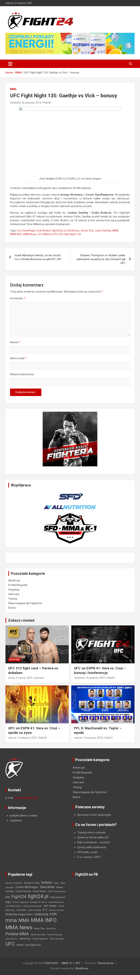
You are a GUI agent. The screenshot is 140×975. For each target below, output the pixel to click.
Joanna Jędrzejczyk (32, 906)
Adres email (18, 358)
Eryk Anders (44, 230)
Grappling (13, 589)
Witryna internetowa (22, 374)
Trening (12, 598)
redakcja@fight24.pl (26, 798)
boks (56, 883)
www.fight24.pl (33, 944)
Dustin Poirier (39, 891)
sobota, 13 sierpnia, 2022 (22, 737)
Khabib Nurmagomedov (19, 914)
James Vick (87, 230)
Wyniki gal (14, 580)
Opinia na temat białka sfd (92, 837)
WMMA (19, 945)
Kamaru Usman (56, 910)
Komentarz (17, 298)
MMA (13, 89)
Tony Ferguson (40, 938)
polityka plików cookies (24, 815)
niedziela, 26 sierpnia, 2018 (25, 102)
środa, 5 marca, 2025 (20, 677)
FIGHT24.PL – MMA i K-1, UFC (62, 963)
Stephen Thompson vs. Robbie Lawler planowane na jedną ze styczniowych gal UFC (101, 259)
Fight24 (18, 896)
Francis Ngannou (20, 902)
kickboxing (41, 914)
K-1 (45, 910)
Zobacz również (21, 620)
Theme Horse (105, 963)
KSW (53, 914)
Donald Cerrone (23, 891)
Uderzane (14, 594)
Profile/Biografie (18, 585)
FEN (7, 897)
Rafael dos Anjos (38, 934)
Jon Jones (50, 905)
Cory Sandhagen (26, 230)
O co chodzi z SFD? (89, 857)
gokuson (39, 677)
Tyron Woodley (56, 939)
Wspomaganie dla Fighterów (25, 603)
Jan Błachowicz (13, 906)
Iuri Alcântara (71, 230)
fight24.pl (57, 230)
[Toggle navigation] (10, 64)
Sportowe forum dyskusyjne (94, 814)
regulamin (16, 820)
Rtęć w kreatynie (87, 842)
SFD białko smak (87, 852)
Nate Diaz (51, 928)
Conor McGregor (26, 887)
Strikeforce (25, 938)
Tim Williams (44, 234)
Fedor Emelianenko (56, 891)
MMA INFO (16, 234)
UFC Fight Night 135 (70, 234)
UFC (55, 234)
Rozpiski (14, 659)
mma (11, 920)
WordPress (81, 968)
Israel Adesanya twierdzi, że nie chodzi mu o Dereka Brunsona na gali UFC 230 (38, 257)
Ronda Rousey (54, 934)
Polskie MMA (17, 934)
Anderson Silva (32, 883)
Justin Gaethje (103, 230)
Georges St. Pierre (38, 902)
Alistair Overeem (13, 883)
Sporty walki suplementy (91, 847)
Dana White (47, 887)
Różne (12, 607)
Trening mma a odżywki (91, 832)
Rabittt (47, 102)
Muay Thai (39, 928)
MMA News (29, 234)
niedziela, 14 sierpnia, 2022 (89, 677)
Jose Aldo (21, 910)
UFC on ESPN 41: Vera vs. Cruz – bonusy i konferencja (100, 670)
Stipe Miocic (11, 939)
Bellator (46, 882)
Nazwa (15, 342)
